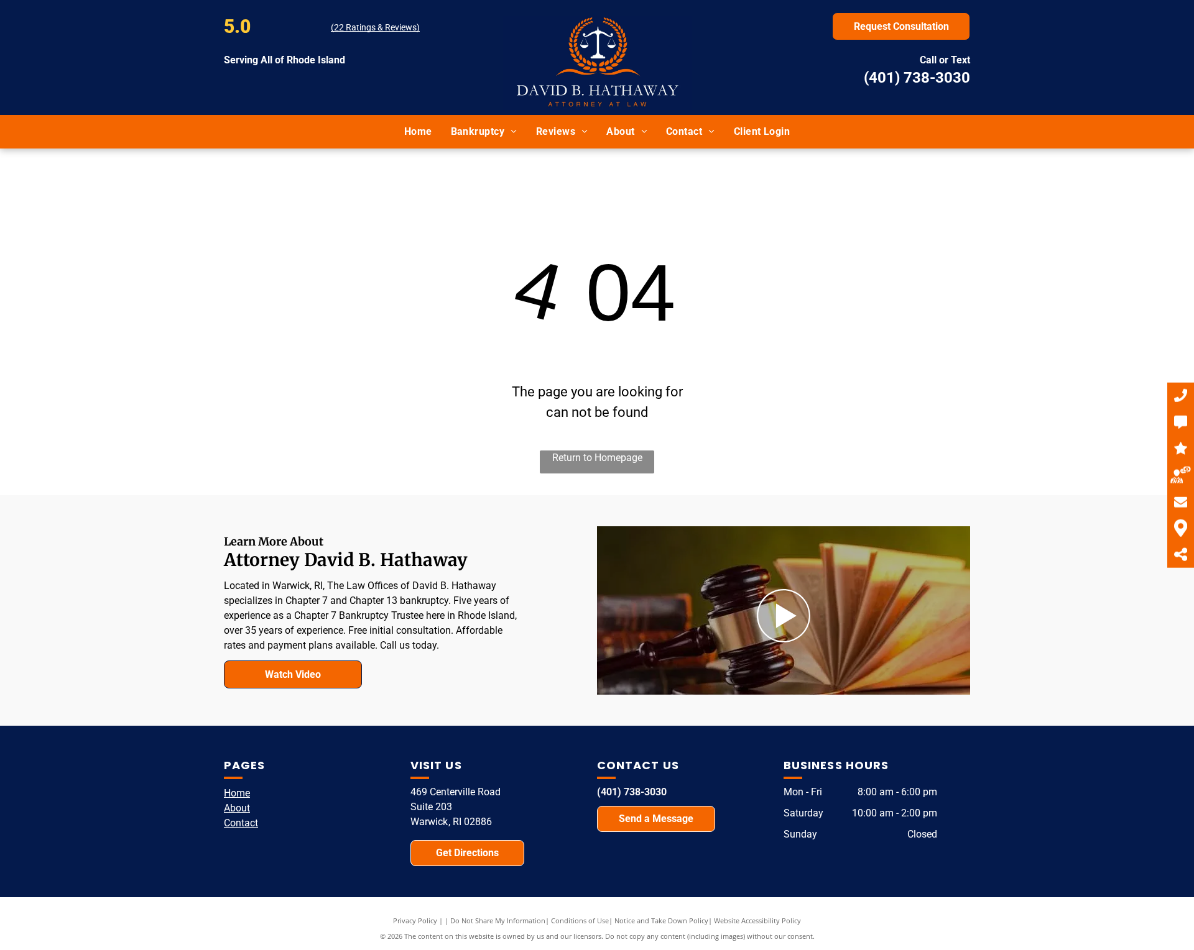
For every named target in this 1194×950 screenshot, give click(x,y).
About (237, 808)
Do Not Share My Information (497, 920)
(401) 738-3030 (917, 77)
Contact (241, 823)
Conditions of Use (580, 920)
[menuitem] (418, 131)
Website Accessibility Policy (757, 920)
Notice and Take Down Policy (661, 920)
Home (237, 793)
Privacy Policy (415, 920)
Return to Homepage (597, 458)
